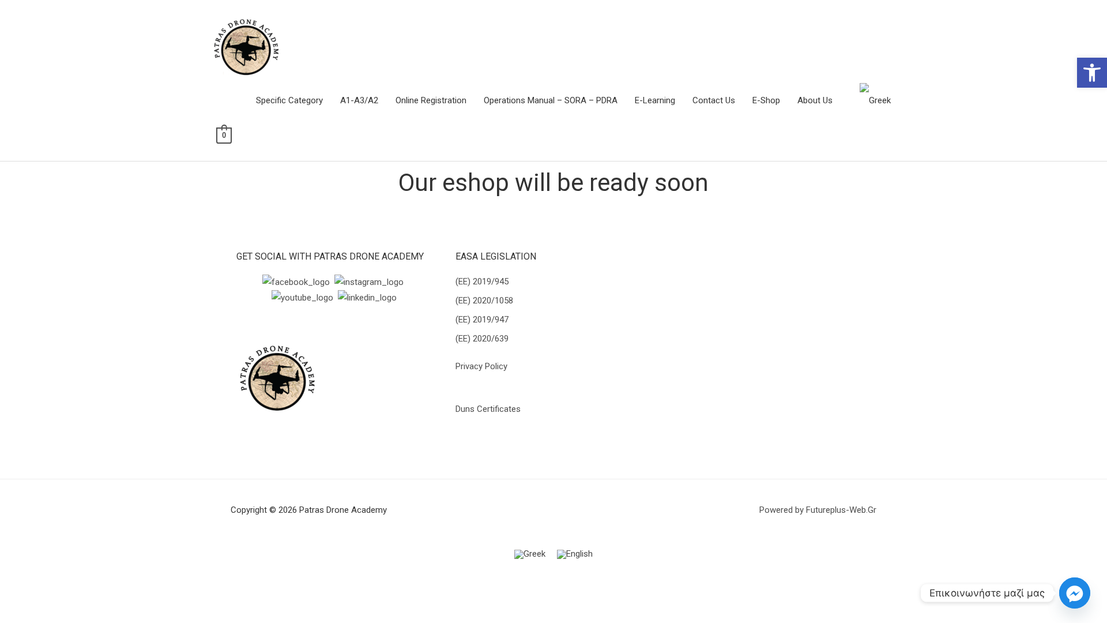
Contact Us (713, 100)
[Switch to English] (574, 554)
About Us (815, 100)
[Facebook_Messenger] (1074, 593)
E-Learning (655, 100)
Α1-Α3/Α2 (359, 100)
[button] (1092, 73)
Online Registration (431, 100)
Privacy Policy (481, 366)
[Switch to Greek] (875, 100)
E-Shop (766, 100)
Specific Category (289, 100)
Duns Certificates (488, 409)
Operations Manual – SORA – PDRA (550, 100)
